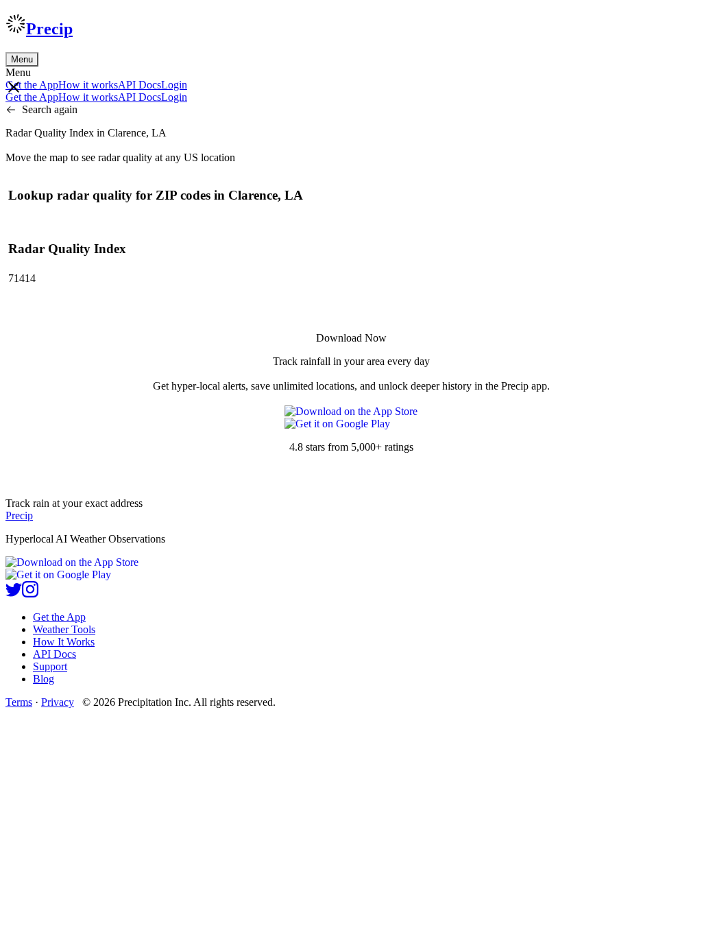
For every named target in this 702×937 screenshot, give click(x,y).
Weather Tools (64, 629)
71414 (22, 278)
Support (50, 666)
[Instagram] (30, 594)
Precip (49, 29)
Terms (18, 702)
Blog (43, 679)
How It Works (64, 642)
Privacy (57, 702)
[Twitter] (13, 594)
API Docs (139, 85)
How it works (88, 85)
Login (174, 85)
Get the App (59, 617)
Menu (22, 59)
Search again (49, 109)
